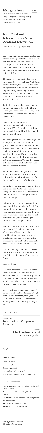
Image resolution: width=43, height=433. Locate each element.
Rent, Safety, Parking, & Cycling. (15, 371)
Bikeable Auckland (10, 368)
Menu (34, 10)
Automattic (17, 424)
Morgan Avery (14, 10)
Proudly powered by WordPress (13, 422)
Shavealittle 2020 (9, 362)
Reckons (18, 313)
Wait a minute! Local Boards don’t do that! (19, 374)
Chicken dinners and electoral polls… (26, 332)
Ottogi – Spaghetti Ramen (17, 403)
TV (23, 313)
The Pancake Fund (21, 406)
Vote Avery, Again (9, 365)
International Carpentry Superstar (19, 322)
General (12, 313)
